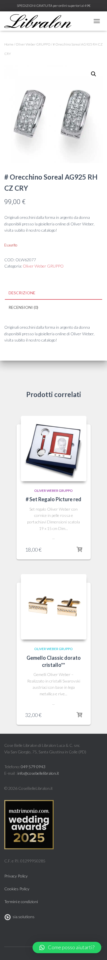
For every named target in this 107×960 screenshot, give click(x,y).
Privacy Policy (16, 875)
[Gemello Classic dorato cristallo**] (53, 607)
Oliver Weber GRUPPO (33, 44)
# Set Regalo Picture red (53, 499)
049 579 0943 (33, 766)
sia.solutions (23, 916)
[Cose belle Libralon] (40, 21)
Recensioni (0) (23, 307)
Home (8, 44)
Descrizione (22, 292)
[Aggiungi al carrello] (79, 549)
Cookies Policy (16, 888)
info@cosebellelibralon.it (38, 773)
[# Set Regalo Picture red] (53, 448)
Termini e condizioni (21, 901)
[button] (67, 947)
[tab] (53, 293)
